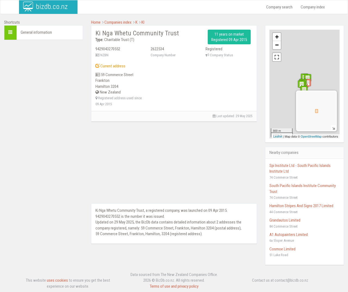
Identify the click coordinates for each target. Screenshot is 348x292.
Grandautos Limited (284, 220)
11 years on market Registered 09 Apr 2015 (229, 37)
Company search (279, 7)
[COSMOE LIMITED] (304, 90)
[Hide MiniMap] (333, 128)
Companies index (118, 22)
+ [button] (277, 36)
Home (96, 22)
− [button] (277, 45)
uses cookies (57, 280)
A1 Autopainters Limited (288, 234)
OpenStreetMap (311, 136)
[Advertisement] (43, 127)
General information (36, 32)
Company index (313, 7)
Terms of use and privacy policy (174, 286)
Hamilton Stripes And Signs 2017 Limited (301, 205)
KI (142, 22)
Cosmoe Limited (282, 249)
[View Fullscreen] (277, 57)
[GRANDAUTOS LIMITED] (301, 85)
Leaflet (277, 136)
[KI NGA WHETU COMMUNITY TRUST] (307, 83)
